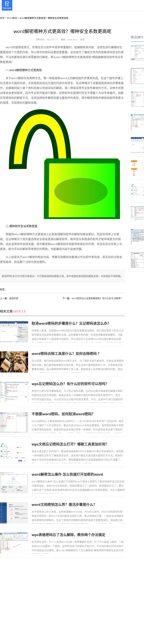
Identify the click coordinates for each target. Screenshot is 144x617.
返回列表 (13, 298)
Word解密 (12, 17)
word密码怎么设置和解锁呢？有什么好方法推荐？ (97, 298)
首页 (2, 17)
